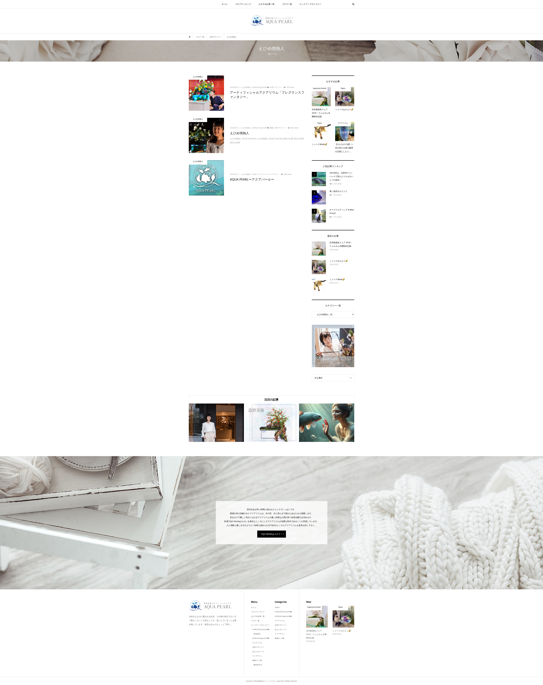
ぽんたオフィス (258, 651)
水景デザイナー (258, 647)
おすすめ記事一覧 (266, 4)
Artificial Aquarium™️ (260, 638)
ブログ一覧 (287, 4)
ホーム (225, 4)
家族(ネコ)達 (257, 660)
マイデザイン (257, 656)
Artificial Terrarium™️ (260, 629)
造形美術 (257, 634)
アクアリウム (257, 643)
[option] (216, 423)
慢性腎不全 (258, 665)
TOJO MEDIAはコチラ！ (271, 534)
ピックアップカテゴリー (310, 4)
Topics (277, 607)
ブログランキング (243, 4)
